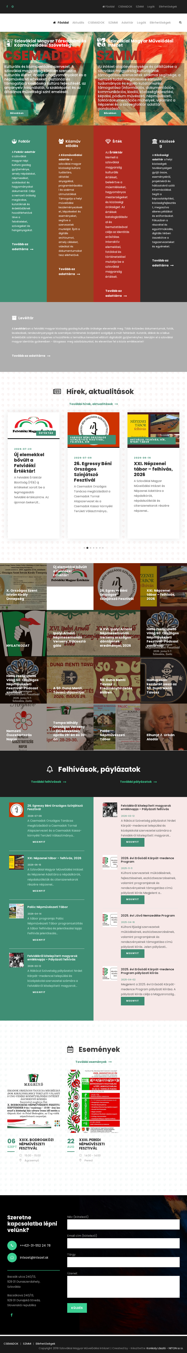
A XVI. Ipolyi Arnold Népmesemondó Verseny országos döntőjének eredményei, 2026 (116, 637)
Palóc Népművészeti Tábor (112, 735)
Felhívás (76, 441)
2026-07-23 (23, 449)
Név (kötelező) (78, 1217)
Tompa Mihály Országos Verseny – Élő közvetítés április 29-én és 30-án (70, 730)
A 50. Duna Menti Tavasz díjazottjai (68, 690)
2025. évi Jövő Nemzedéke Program (148, 915)
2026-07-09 (83, 457)
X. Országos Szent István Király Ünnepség (21, 594)
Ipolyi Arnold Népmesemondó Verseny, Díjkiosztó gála (69, 639)
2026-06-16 (142, 457)
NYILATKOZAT (18, 645)
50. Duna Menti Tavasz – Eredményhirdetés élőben (116, 686)
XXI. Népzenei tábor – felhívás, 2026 (153, 469)
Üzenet (72, 1273)
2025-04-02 (128, 979)
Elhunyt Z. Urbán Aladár (161, 737)
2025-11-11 (126, 868)
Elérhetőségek (168, 6)
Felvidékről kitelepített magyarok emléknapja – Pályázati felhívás (52, 958)
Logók (151, 6)
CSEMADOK (125, 6)
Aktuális (78, 22)
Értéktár (46, 433)
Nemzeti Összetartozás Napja (19, 735)
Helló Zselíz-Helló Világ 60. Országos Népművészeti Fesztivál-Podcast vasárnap (163, 637)
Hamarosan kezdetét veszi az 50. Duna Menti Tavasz (162, 686)
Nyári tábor (139, 441)
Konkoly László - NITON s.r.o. (165, 1348)
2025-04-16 (128, 922)
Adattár (127, 22)
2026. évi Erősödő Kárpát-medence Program (147, 860)
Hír (87, 441)
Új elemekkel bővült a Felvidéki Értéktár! (29, 462)
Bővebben (17, 112)
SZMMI (140, 6)
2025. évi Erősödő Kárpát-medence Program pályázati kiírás (147, 971)
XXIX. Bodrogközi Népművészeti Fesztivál (36, 1144)
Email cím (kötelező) (82, 1236)
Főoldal (110, 6)
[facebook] (7, 6)
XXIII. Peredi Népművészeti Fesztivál (92, 1144)
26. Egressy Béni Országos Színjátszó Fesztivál (93, 471)
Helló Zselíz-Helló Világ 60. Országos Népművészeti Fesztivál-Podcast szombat (22, 684)
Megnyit (39, 841)
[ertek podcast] (13, 6)
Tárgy (71, 1254)
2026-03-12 (34, 966)
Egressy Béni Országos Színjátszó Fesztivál (88, 438)
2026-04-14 (34, 913)
